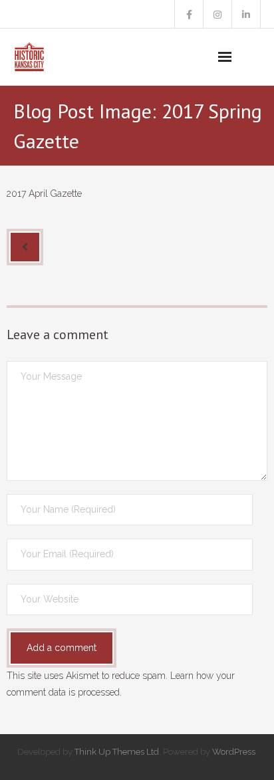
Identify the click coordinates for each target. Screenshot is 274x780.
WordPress (233, 752)
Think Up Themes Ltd (116, 752)
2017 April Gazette (44, 193)
